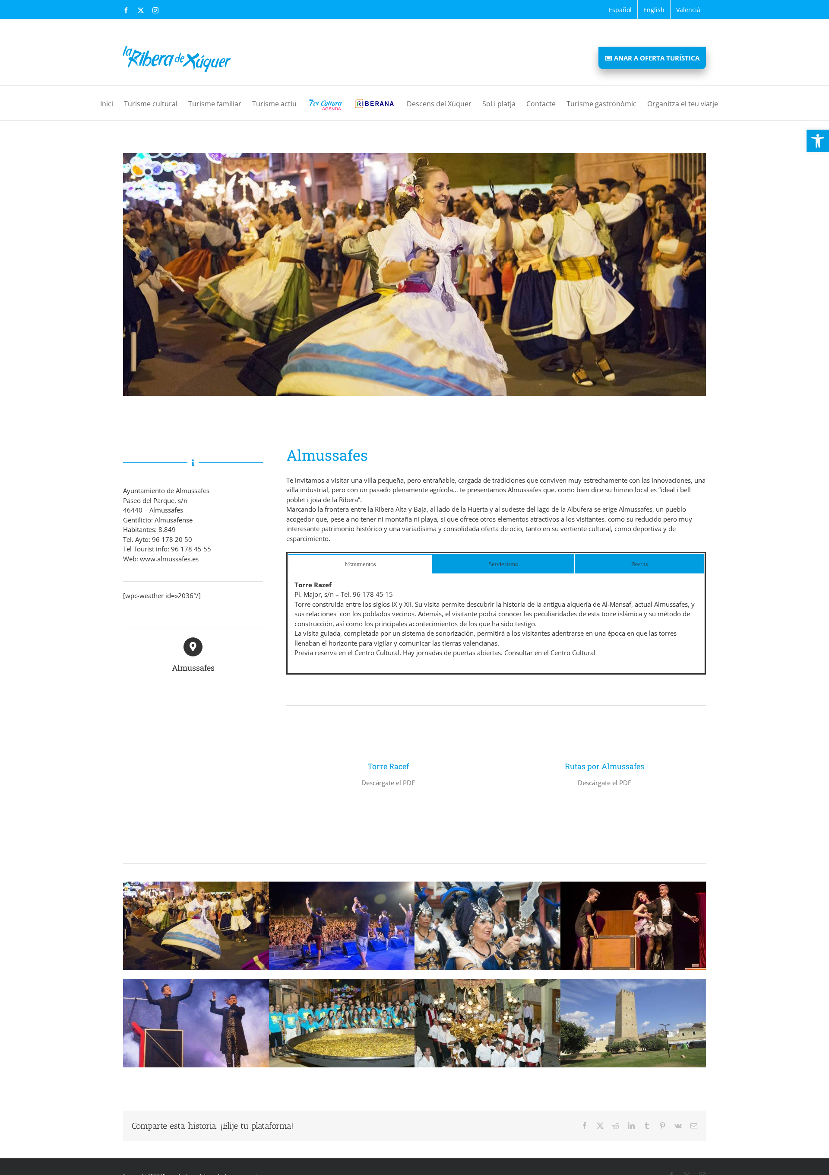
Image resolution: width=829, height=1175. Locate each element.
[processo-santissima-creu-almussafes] (487, 982)
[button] (818, 141)
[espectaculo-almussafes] (633, 884)
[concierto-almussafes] (342, 884)
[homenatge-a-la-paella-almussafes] (342, 982)
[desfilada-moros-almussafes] (487, 884)
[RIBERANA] (374, 103)
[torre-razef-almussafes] (633, 982)
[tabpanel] (496, 623)
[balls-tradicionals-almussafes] (196, 884)
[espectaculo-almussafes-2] (196, 982)
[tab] (360, 563)
